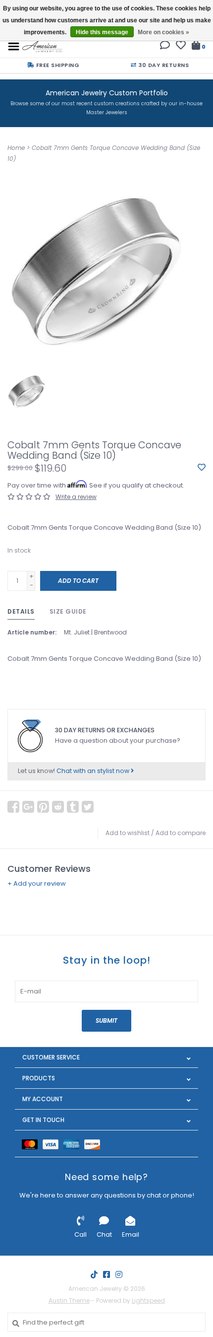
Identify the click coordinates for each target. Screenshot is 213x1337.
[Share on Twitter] (88, 807)
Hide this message (102, 32)
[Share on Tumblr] (73, 807)
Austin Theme (69, 1300)
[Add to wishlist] (202, 468)
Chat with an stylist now (93, 771)
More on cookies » (163, 32)
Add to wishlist (128, 833)
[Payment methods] (32, 1143)
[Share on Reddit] (58, 807)
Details (21, 611)
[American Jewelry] (42, 46)
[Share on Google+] (28, 807)
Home (16, 147)
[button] (165, 46)
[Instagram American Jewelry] (118, 1274)
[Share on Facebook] (13, 807)
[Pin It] (43, 807)
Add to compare (181, 833)
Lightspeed (148, 1300)
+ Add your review (36, 883)
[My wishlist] (181, 46)
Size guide (68, 611)
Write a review (76, 497)
